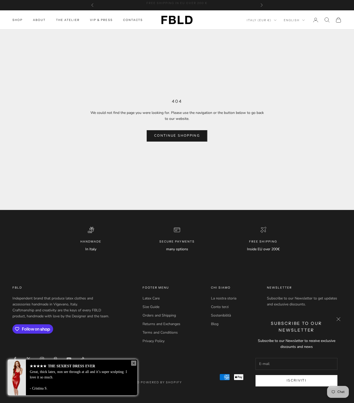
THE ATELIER (68, 20)
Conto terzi (220, 306)
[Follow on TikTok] (82, 359)
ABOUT (39, 20)
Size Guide (151, 306)
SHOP (17, 20)
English (292, 20)
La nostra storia (223, 298)
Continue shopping (177, 135)
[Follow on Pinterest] (55, 359)
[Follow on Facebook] (15, 359)
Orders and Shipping (159, 315)
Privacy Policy (154, 341)
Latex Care (151, 298)
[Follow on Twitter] (28, 359)
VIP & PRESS (101, 20)
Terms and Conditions (160, 332)
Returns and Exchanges (161, 323)
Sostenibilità (221, 315)
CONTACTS (133, 20)
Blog (214, 323)
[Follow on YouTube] (69, 359)
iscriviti (296, 380)
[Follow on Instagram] (42, 359)
